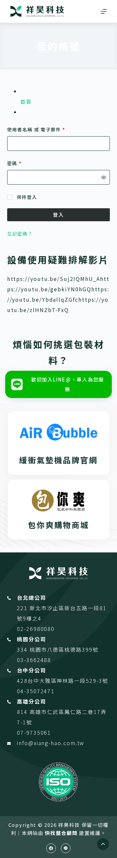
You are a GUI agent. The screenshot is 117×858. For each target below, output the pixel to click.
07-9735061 (34, 732)
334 (23, 649)
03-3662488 (34, 660)
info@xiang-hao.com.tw (50, 743)
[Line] (66, 848)
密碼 (16, 164)
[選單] (104, 11)
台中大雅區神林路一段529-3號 (68, 680)
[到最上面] (103, 844)
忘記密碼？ (20, 233)
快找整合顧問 (61, 832)
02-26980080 (36, 629)
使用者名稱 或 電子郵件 (38, 130)
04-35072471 (36, 691)
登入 (58, 214)
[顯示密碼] (103, 177)
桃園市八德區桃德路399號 (64, 649)
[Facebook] (51, 848)
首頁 (26, 101)
